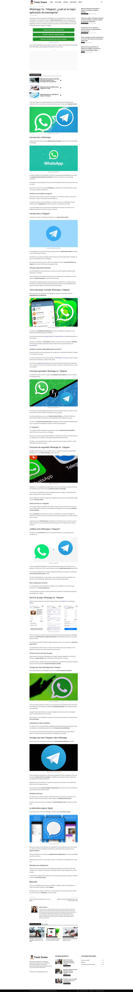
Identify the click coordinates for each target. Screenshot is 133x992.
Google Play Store (48, 336)
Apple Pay (64, 601)
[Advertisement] (54, 60)
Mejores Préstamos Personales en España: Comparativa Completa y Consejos (90, 10)
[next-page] (32, 944)
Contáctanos (91, 990)
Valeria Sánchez (43, 907)
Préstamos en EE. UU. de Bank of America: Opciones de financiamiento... (70, 980)
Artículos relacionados (35, 924)
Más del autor (45, 924)
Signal (58, 811)
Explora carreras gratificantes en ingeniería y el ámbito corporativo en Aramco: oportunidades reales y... (90, 48)
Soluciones (58, 2)
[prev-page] (30, 944)
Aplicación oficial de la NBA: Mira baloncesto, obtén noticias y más (67, 900)
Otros (80, 2)
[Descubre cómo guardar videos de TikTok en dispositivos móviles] (53, 932)
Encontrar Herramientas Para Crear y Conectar (53, 39)
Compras (65, 2)
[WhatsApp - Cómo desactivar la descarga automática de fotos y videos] (37, 932)
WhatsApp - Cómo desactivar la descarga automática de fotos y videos (36, 940)
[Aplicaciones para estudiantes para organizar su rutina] (70, 932)
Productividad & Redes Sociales (35, 936)
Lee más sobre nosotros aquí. (39, 967)
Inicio (31, 6)
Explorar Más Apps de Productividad (54, 30)
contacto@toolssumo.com (42, 971)
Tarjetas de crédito (84, 13)
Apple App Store (60, 336)
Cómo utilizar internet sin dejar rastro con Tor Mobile (40, 900)
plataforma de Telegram (43, 363)
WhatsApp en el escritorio (62, 357)
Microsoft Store (33, 345)
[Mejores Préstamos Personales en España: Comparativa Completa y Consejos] (58, 961)
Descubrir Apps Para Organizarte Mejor (53, 34)
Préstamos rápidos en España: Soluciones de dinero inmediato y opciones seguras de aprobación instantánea (92, 19)
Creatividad (73, 2)
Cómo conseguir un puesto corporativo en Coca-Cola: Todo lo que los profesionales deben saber (92, 39)
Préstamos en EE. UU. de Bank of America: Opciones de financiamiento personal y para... (91, 29)
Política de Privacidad (99, 990)
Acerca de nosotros (84, 990)
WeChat (31, 603)
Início (51, 2)
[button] (101, 2)
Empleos (82, 42)
